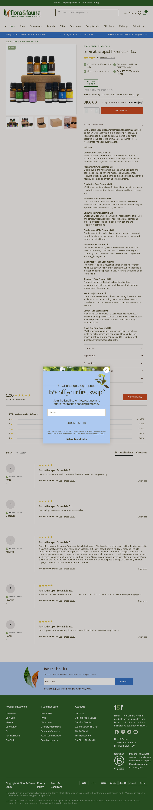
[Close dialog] (106, 369)
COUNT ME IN (76, 423)
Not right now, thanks (76, 439)
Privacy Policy (99, 433)
